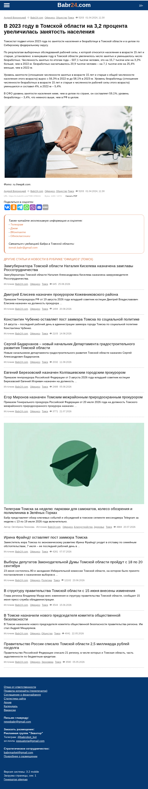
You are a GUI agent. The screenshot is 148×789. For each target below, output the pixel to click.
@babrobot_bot (27, 737)
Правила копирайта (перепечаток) (25, 690)
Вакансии (10, 710)
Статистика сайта (15, 698)
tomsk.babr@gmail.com (23, 247)
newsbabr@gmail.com (17, 721)
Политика (46, 580)
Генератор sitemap (16, 779)
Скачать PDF (71, 196)
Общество (61, 17)
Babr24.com (36, 17)
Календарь (11, 706)
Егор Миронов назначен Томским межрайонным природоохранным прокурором (73, 397)
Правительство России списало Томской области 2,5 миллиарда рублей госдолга (66, 646)
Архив (7, 702)
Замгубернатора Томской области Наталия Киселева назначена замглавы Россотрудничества (68, 268)
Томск (71, 17)
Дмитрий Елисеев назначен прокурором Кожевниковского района (61, 294)
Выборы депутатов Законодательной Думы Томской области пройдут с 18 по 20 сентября (73, 564)
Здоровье (99, 527)
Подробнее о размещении (20, 756)
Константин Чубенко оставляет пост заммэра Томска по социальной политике (72, 319)
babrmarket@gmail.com (18, 752)
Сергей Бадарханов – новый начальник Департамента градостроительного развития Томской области (69, 346)
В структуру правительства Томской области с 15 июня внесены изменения (69, 591)
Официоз (50, 17)
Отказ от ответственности (20, 686)
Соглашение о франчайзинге (22, 694)
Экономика (47, 662)
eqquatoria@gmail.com (30, 740)
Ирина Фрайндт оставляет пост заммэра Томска (45, 537)
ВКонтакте (18, 232)
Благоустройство (83, 527)
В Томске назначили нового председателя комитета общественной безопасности (62, 617)
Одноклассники (20, 236)
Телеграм (16, 224)
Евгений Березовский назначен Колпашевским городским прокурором (64, 372)
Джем (14, 228)
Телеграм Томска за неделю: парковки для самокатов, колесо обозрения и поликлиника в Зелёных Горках (68, 511)
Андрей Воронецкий (15, 17)
